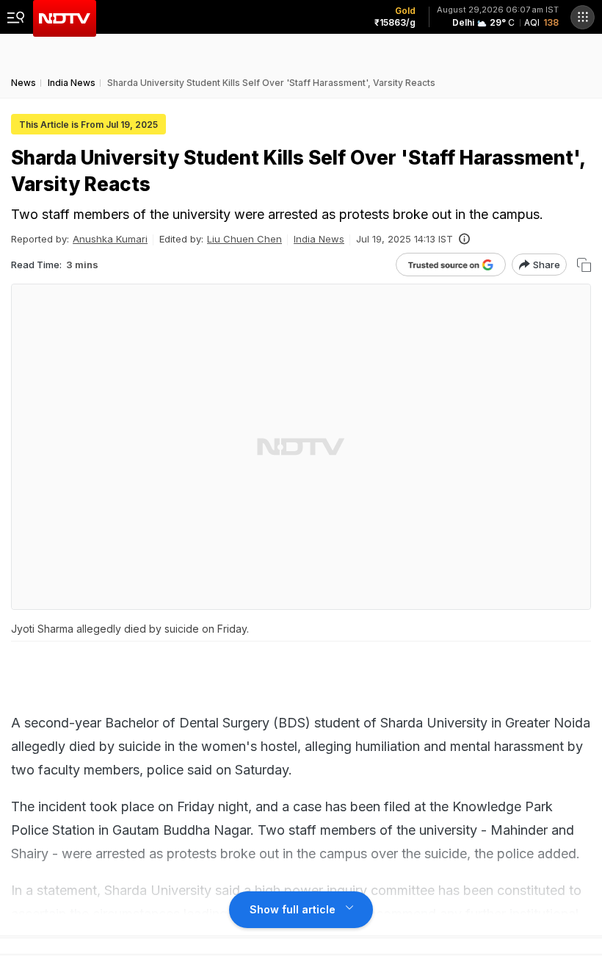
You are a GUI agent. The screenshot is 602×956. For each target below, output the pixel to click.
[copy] (584, 265)
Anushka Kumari (110, 239)
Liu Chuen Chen (244, 239)
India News (319, 239)
